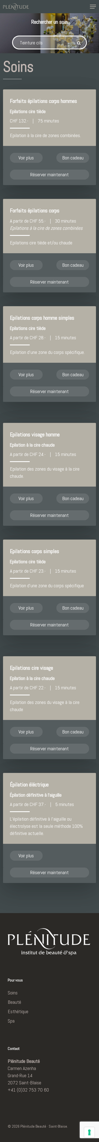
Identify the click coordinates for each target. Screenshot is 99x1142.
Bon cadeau (73, 157)
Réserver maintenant (49, 174)
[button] (93, 6)
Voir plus (26, 157)
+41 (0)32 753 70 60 (28, 1090)
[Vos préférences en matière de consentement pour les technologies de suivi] (89, 1132)
